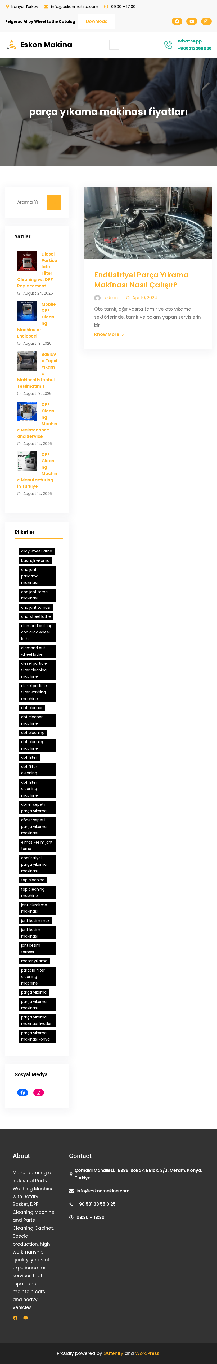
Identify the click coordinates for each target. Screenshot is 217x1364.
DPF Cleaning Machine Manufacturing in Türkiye (37, 470)
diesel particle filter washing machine (34, 692)
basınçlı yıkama (35, 560)
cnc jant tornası (35, 607)
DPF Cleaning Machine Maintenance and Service (37, 420)
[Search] (54, 202)
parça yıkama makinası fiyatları (36, 1020)
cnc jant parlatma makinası (29, 576)
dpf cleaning (32, 732)
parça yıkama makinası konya (35, 1036)
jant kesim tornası (30, 949)
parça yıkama (34, 992)
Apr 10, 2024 (144, 298)
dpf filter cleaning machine (29, 789)
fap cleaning (32, 880)
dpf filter (29, 757)
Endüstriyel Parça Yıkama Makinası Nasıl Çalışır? (141, 280)
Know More (106, 334)
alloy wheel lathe (36, 551)
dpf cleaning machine (32, 745)
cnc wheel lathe (36, 616)
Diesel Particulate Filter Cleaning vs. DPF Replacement (37, 270)
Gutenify (114, 1353)
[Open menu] (114, 45)
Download (97, 21)
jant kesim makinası (30, 933)
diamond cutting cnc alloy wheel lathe (36, 632)
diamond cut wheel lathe (33, 651)
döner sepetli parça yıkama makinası (34, 826)
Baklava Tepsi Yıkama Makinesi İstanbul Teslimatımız (37, 370)
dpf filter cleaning (29, 770)
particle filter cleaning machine (33, 977)
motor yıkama (34, 961)
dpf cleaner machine (32, 720)
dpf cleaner (32, 707)
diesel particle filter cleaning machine (34, 670)
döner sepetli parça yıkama (34, 808)
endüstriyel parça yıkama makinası (34, 864)
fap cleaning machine (32, 893)
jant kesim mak (35, 920)
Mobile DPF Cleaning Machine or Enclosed (36, 320)
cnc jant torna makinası (34, 595)
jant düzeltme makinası (34, 908)
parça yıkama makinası (34, 1005)
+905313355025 (195, 48)
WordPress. (147, 1353)
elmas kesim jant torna (37, 846)
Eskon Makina (46, 45)
